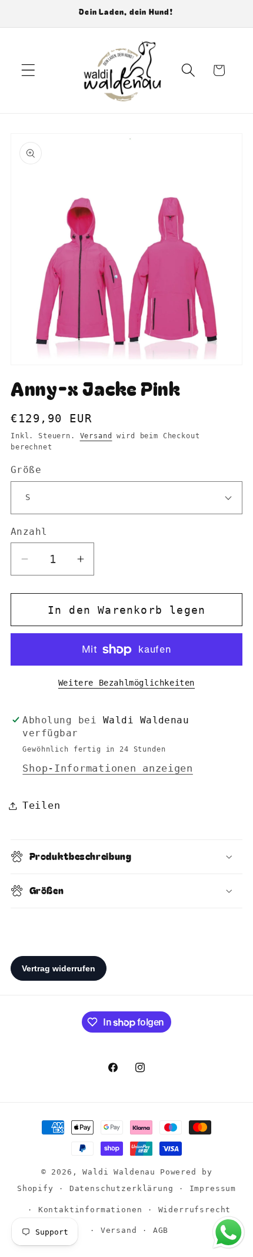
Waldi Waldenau (118, 1171)
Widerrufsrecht (194, 1209)
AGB (161, 1230)
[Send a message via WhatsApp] (228, 1232)
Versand (96, 436)
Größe (26, 470)
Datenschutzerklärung (121, 1188)
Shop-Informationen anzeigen (107, 768)
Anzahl (29, 532)
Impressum (213, 1188)
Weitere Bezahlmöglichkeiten (126, 682)
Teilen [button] (41, 805)
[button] (28, 70)
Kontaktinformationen (90, 1209)
